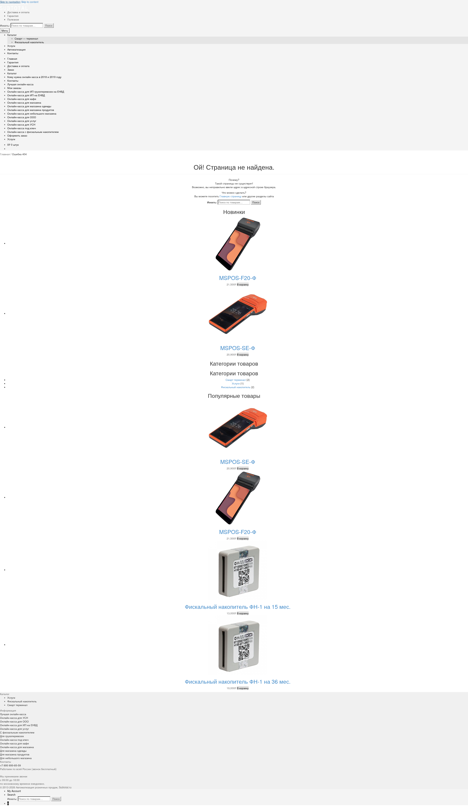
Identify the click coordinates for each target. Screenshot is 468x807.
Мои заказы (14, 88)
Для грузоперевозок (12, 736)
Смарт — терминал (26, 38)
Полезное (13, 19)
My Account (14, 791)
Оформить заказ (17, 135)
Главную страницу (230, 196)
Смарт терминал (236, 380)
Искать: (5, 25)
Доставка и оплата (18, 12)
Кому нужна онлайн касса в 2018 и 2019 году (34, 77)
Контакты (12, 53)
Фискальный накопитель (29, 42)
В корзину (243, 284)
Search (11, 794)
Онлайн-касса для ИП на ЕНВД (26, 95)
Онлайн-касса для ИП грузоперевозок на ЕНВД (35, 91)
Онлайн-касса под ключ (21, 128)
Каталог (12, 35)
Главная (12, 58)
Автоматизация (16, 49)
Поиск (48, 25)
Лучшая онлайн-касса (20, 84)
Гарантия (12, 16)
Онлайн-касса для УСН (21, 124)
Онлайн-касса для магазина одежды (29, 106)
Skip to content (29, 2)
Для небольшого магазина (16, 758)
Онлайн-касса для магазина (24, 102)
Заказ (10, 69)
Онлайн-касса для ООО (21, 117)
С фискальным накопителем (17, 732)
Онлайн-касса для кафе (21, 99)
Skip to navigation (10, 2)
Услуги (11, 46)
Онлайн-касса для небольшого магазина (31, 113)
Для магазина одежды (13, 750)
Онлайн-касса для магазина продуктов (30, 110)
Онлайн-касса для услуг (21, 121)
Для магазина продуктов (14, 754)
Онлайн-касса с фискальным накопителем (33, 132)
